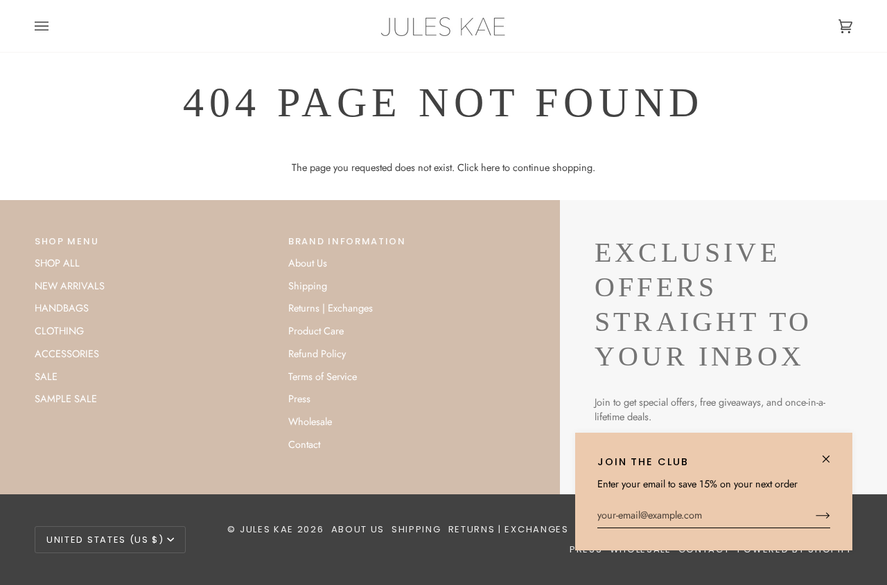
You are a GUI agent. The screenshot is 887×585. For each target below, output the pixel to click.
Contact (304, 444)
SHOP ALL (57, 262)
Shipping (307, 285)
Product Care (316, 330)
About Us (307, 262)
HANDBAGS (62, 307)
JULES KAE (267, 529)
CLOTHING (59, 330)
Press (299, 398)
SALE (46, 376)
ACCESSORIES (67, 353)
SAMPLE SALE (66, 398)
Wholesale (310, 421)
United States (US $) (105, 539)
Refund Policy (317, 353)
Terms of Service (322, 376)
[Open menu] (55, 26)
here (490, 167)
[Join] (811, 515)
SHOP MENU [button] (66, 241)
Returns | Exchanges (330, 307)
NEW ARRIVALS (70, 285)
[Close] (831, 453)
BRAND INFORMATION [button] (347, 241)
